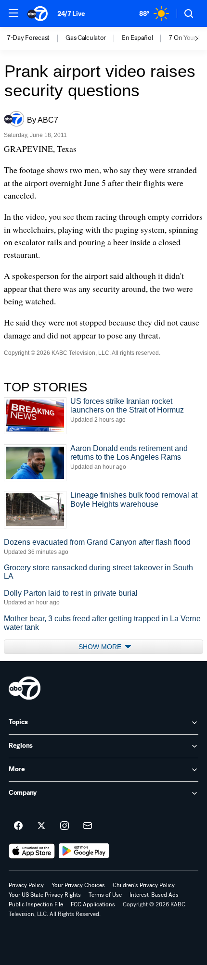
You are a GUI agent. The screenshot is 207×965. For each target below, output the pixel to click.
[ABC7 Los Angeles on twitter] (41, 826)
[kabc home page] (24, 688)
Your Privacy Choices (78, 885)
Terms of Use (105, 895)
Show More (100, 647)
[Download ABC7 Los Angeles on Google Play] (84, 851)
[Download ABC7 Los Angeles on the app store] (32, 851)
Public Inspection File (36, 904)
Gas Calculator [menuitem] (85, 38)
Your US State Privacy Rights (45, 895)
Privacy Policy (26, 885)
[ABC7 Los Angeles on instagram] (64, 826)
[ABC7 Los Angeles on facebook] (18, 826)
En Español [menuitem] (137, 38)
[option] (36, 38)
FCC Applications (93, 904)
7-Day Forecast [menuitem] (28, 38)
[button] (13, 13)
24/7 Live (71, 13)
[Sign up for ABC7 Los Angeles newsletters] (87, 826)
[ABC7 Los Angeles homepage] (37, 13)
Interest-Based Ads (154, 895)
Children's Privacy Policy (144, 885)
